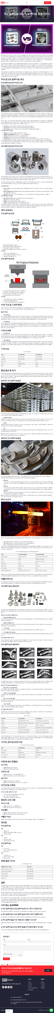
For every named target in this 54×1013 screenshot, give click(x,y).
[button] (26, 3)
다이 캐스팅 (21, 134)
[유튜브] (11, 987)
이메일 (28, 939)
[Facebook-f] (6, 987)
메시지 (4, 944)
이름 (4, 939)
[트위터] (3, 987)
